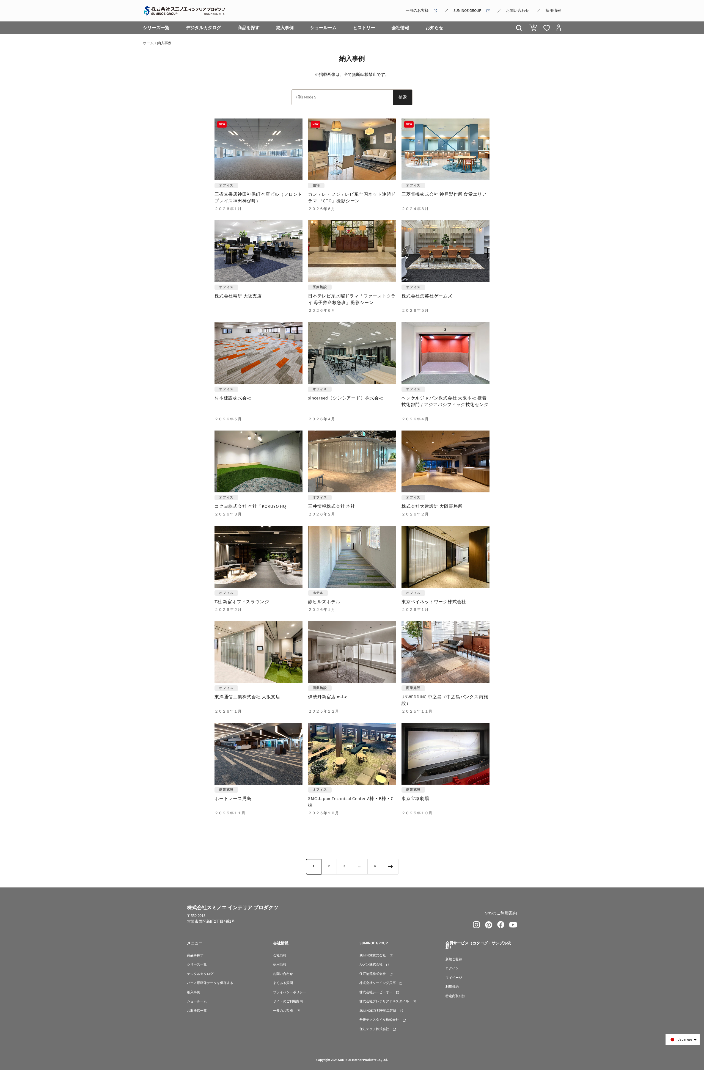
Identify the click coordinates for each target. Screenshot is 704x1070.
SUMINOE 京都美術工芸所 (377, 1010)
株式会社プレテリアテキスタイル (384, 1001)
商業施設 (320, 688)
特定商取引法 (455, 996)
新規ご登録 (454, 959)
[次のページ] (390, 866)
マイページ (454, 977)
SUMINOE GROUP (467, 10)
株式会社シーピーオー (375, 992)
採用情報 (553, 10)
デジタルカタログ (203, 28)
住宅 (316, 185)
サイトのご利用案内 (288, 1001)
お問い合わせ (517, 10)
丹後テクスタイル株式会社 (379, 1019)
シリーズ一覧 (156, 28)
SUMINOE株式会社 (372, 955)
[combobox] (342, 97)
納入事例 (285, 28)
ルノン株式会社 (371, 964)
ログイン (452, 968)
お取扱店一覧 (197, 1010)
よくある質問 (283, 983)
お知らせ (434, 28)
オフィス (226, 185)
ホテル (318, 593)
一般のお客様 (417, 10)
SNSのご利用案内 (501, 913)
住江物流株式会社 (372, 974)
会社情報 (400, 28)
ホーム (148, 43)
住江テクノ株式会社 (374, 1029)
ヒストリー (364, 28)
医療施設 (320, 287)
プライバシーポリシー (289, 992)
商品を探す (249, 28)
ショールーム (323, 28)
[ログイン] (559, 27)
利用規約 (452, 986)
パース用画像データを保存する (210, 983)
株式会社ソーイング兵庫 (377, 983)
